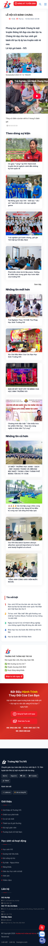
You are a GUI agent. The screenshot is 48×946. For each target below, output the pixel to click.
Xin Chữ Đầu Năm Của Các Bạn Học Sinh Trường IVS (22, 355)
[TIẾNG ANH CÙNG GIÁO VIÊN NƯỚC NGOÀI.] (21, 565)
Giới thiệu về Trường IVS (12, 810)
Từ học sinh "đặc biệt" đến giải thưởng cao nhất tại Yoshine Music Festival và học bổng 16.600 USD (25, 616)
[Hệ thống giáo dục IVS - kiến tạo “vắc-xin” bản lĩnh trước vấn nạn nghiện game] (24, 186)
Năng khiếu (7, 867)
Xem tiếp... (38, 284)
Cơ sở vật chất (8, 819)
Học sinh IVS (8, 849)
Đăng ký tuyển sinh (27, 3)
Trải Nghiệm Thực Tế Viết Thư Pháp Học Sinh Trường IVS (23, 321)
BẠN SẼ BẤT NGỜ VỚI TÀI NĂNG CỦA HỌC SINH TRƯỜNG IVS (23, 390)
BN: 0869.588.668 (23, 731)
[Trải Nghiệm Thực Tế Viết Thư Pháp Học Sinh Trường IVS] (24, 306)
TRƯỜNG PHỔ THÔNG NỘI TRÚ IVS (26, 933)
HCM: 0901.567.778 (31, 728)
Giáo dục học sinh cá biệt (12, 871)
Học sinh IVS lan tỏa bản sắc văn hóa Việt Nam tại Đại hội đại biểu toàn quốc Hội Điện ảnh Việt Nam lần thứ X (25, 606)
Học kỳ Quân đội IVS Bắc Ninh (19, 637)
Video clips (7, 880)
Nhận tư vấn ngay (13, 676)
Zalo (23, 776)
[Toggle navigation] (45, 4)
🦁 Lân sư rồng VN (20, 792)
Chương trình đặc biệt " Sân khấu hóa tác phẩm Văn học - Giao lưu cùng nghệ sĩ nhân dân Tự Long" (23, 425)
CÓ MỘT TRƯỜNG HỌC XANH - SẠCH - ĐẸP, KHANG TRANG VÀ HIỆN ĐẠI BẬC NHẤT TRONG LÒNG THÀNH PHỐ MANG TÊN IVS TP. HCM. (24, 470)
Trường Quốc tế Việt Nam (12, 832)
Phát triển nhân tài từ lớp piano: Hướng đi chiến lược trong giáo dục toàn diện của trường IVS (23, 274)
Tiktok (7, 780)
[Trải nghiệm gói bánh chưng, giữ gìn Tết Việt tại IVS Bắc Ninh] (24, 223)
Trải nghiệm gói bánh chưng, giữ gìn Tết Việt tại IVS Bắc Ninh (23, 238)
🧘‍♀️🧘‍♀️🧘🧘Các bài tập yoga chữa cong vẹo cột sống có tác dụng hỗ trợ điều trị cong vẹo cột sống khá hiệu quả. (24, 508)
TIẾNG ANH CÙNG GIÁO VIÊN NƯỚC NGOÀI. (23, 580)
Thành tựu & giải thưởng (12, 823)
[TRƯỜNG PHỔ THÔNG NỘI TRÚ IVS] (6, 4)
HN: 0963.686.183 (13, 728)
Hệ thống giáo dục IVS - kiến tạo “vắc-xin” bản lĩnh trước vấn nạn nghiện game (24, 203)
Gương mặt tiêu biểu (10, 854)
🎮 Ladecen (6, 792)
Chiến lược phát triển (11, 815)
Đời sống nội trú (9, 858)
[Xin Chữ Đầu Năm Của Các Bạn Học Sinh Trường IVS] (24, 340)
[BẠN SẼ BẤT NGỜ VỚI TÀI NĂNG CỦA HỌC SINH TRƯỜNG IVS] (21, 375)
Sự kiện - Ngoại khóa (11, 863)
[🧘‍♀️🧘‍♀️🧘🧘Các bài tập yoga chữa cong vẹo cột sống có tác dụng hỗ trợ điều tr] (24, 492)
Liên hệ (12, 942)
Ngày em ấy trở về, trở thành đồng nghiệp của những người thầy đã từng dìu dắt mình (25, 624)
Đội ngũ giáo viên (9, 828)
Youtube (34, 776)
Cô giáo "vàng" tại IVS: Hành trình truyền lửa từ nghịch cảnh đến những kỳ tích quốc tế (23, 166)
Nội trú (5, 776)
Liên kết (4, 942)
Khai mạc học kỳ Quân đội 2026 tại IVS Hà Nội (24, 631)
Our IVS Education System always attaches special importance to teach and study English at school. (23, 545)
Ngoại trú (14, 776)
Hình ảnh (6, 876)
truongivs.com (21, 942)
